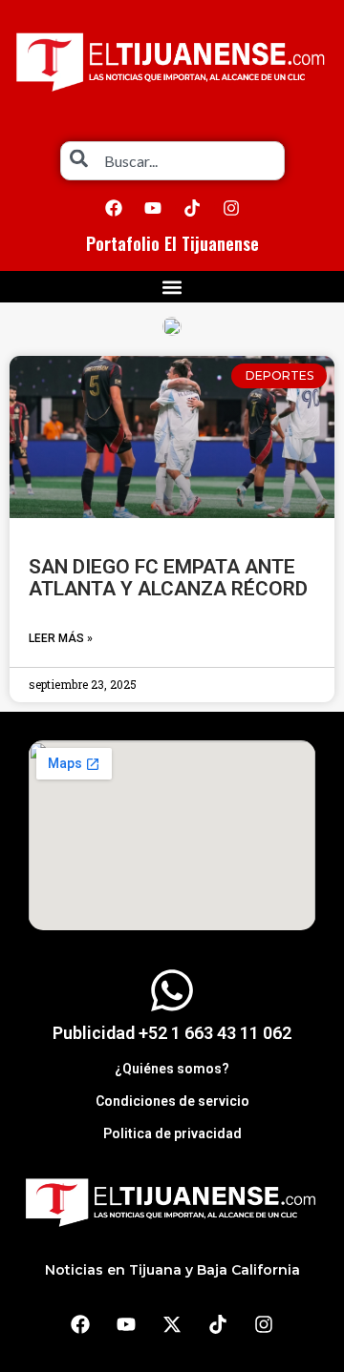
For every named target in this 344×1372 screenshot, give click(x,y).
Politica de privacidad (172, 1133)
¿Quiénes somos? (172, 1068)
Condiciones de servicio (172, 1101)
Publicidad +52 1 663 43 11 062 (172, 1033)
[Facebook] (114, 208)
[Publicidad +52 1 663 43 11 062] (172, 990)
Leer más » (61, 638)
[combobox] (172, 160)
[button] (172, 286)
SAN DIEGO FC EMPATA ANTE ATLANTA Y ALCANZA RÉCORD (168, 577)
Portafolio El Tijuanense (172, 243)
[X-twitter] (172, 1324)
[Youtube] (153, 208)
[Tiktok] (192, 208)
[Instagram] (231, 208)
